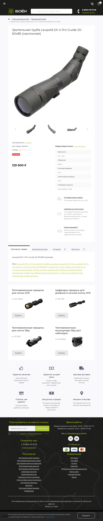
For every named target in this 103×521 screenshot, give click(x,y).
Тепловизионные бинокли (29, 469)
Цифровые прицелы (29, 472)
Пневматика (29, 491)
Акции (74, 477)
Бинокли (28, 485)
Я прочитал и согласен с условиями (30, 434)
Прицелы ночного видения (29, 477)
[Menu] (4, 3)
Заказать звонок (88, 12)
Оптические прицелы (28, 483)
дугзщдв (16, 270)
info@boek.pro (74, 444)
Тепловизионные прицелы (29, 458)
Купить (18, 315)
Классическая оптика (20, 19)
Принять (86, 515)
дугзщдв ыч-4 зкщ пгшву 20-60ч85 (29, 267)
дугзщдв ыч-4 (78, 267)
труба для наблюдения (71, 273)
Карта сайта (74, 472)
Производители (74, 474)
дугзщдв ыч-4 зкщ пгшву (59, 267)
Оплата (74, 463)
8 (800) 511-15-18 (89, 10)
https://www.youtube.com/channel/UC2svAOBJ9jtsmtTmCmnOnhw (76, 438)
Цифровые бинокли (29, 474)
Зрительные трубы (38, 19)
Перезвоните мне (29, 448)
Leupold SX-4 (82, 264)
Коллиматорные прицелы (29, 488)
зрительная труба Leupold (34, 270)
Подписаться (42, 428)
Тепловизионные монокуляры (29, 461)
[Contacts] (92, 3)
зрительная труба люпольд (25, 276)
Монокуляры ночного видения (29, 480)
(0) (20, 150)
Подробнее (49, 517)
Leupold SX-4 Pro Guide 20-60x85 (33, 264)
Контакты (74, 458)
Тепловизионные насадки (29, 466)
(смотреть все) (80, 146)
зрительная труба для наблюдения (64, 270)
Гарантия (74, 466)
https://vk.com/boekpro (70, 438)
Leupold (28, 143)
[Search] (33, 11)
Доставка (74, 461)
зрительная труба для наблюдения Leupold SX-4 (35, 273)
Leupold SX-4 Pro (66, 264)
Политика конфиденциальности (30, 433)
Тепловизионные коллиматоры (29, 463)
